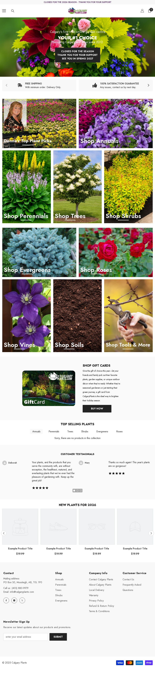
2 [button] (77, 490)
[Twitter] (22, 600)
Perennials (54, 431)
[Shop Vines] (26, 315)
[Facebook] (6, 600)
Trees (70, 431)
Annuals (36, 431)
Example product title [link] (20, 548)
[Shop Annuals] (116, 123)
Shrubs (84, 431)
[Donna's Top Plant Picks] (39, 123)
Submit (58, 637)
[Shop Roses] (116, 252)
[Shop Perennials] (26, 186)
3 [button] (81, 490)
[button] (3, 533)
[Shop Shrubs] (128, 186)
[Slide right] (148, 85)
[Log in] (142, 10)
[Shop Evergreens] (39, 252)
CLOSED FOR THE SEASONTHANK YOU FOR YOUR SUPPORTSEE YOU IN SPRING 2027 (77, 54)
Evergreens (102, 431)
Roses (119, 431)
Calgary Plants (19, 662)
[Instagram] (14, 600)
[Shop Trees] (77, 186)
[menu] (4, 11)
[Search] (13, 11)
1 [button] (74, 490)
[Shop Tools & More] (128, 315)
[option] (77, 47)
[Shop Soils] (77, 315)
